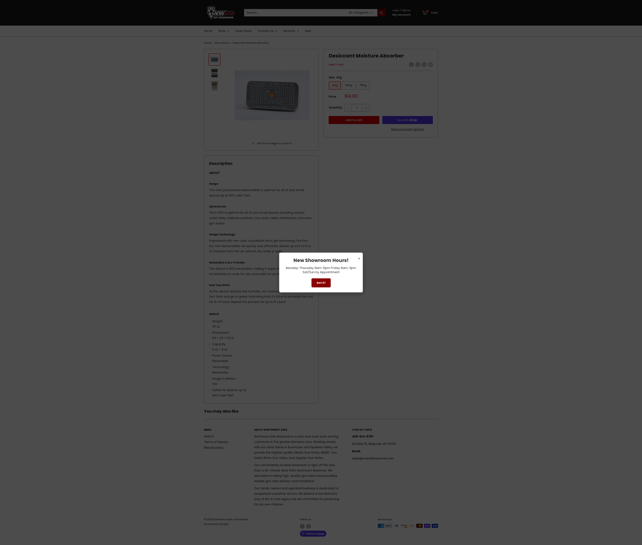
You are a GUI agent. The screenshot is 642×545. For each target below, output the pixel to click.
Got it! (321, 283)
